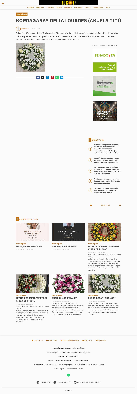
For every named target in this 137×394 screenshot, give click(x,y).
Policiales (50, 7)
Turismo (59, 7)
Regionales (78, 7)
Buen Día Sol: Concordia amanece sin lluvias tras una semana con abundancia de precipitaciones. (106, 160)
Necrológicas (98, 7)
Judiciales (68, 7)
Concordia (40, 7)
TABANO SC (25, 29)
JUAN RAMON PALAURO (64, 298)
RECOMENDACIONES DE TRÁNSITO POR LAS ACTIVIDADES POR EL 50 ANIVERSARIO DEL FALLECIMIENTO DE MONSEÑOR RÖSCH (107, 171)
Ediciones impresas (70, 340)
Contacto (88, 340)
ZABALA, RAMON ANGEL (65, 246)
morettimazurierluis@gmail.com (88, 382)
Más (107, 7)
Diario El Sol (105, 205)
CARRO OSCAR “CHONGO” (102, 298)
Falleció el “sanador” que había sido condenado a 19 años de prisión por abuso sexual (106, 190)
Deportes (88, 7)
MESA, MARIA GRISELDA (29, 246)
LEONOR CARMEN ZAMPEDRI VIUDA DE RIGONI (103, 248)
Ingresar (102, 340)
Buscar (31, 7)
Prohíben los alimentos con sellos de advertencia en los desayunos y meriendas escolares (107, 181)
